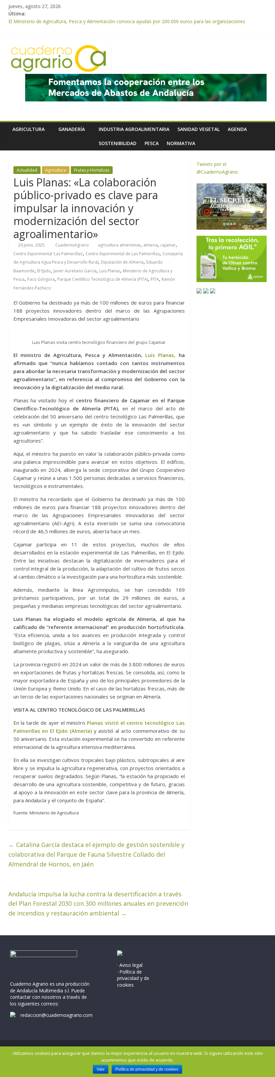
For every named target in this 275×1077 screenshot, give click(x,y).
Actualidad (27, 170)
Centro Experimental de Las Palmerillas (123, 254)
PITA (155, 279)
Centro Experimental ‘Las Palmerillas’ (48, 254)
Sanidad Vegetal (198, 129)
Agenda (237, 129)
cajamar (168, 245)
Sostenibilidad (117, 143)
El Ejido (44, 271)
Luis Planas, (160, 355)
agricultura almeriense (119, 245)
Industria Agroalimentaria (134, 129)
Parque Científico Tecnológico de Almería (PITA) (102, 279)
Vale (101, 1069)
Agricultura (28, 129)
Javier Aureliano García (75, 271)
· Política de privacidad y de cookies (133, 978)
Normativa (181, 143)
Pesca (152, 143)
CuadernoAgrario (72, 245)
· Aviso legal (130, 965)
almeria (150, 245)
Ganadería (71, 129)
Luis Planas (109, 271)
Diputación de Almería (122, 262)
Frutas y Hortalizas (91, 170)
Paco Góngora (41, 279)
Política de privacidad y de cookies (146, 1069)
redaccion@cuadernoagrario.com (56, 1015)
